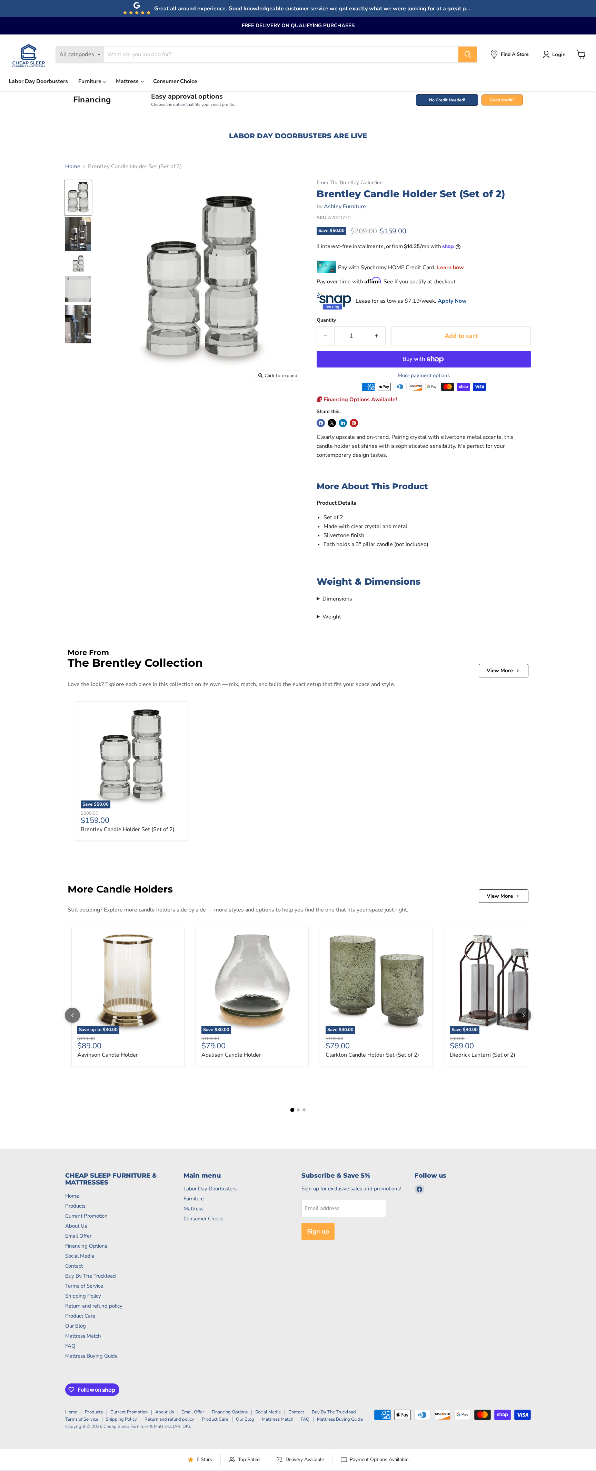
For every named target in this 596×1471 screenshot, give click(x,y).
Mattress (128, 81)
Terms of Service (84, 1285)
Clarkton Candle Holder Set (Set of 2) (372, 1055)
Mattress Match (83, 1335)
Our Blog (75, 1325)
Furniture (90, 81)
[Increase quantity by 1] (377, 335)
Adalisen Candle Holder (231, 1055)
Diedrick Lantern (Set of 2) (482, 1055)
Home (72, 166)
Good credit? (502, 100)
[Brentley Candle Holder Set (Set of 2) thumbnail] (78, 197)
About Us (76, 1225)
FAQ (70, 1345)
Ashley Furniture (345, 206)
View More (500, 670)
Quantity (326, 320)
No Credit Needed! (447, 100)
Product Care (80, 1315)
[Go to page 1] (292, 1110)
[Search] (467, 54)
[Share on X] (332, 423)
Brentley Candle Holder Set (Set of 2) (128, 829)
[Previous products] (72, 1015)
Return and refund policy (93, 1305)
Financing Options (86, 1245)
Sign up (318, 1231)
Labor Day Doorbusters (38, 81)
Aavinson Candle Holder (107, 1055)
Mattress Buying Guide (91, 1355)
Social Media (79, 1255)
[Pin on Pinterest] (354, 423)
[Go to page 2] (298, 1109)
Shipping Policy (83, 1295)
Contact (74, 1265)
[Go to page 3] (304, 1109)
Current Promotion (86, 1215)
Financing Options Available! (359, 399)
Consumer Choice (175, 81)
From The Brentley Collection (350, 182)
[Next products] (523, 1015)
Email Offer (78, 1235)
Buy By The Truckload (90, 1275)
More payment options (424, 376)
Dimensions (337, 599)
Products (75, 1205)
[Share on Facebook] (321, 423)
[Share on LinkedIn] (343, 423)
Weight (331, 617)
